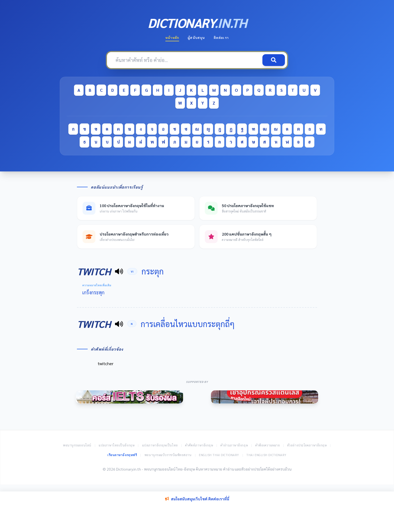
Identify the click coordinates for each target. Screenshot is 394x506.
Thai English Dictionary (266, 455)
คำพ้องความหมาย (267, 445)
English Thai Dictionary (219, 455)
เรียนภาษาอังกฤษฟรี (122, 455)
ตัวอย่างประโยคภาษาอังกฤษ (307, 445)
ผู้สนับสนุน (196, 37)
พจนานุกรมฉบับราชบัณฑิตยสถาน (168, 455)
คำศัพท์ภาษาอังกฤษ (199, 445)
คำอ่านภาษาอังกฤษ (234, 445)
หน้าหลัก (172, 37)
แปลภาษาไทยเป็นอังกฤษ (117, 445)
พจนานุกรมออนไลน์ (77, 445)
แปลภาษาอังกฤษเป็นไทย (160, 445)
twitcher (105, 363)
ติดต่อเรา (221, 37)
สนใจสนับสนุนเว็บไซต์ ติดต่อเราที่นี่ (200, 498)
